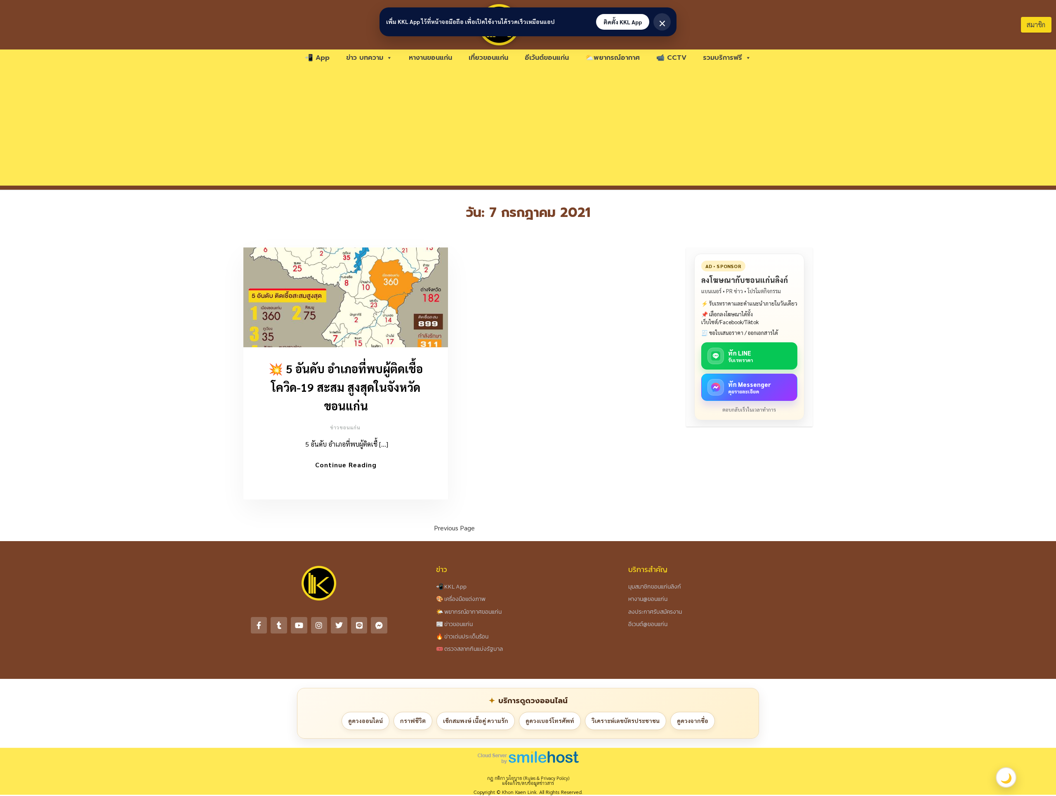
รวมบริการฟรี (722, 58)
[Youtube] (299, 625)
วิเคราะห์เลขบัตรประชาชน (626, 720)
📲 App (317, 58)
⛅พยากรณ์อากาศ (612, 58)
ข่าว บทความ (364, 58)
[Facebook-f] (259, 625)
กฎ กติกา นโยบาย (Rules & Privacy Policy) (528, 778)
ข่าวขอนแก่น (345, 427)
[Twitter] (339, 625)
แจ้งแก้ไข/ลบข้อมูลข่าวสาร (528, 783)
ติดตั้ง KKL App (622, 22)
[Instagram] (319, 625)
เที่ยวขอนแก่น (488, 58)
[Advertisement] (528, 128)
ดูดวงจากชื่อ (692, 720)
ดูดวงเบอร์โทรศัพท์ (550, 720)
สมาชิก (1036, 24)
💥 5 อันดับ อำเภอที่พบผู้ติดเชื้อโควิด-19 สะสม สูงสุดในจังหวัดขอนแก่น (346, 387)
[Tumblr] (279, 625)
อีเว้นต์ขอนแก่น (547, 58)
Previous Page (454, 527)
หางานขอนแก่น (430, 58)
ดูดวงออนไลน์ (365, 720)
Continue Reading (346, 464)
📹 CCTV (671, 58)
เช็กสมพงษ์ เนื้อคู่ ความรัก (475, 720)
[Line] (359, 625)
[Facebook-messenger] (379, 625)
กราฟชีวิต (413, 720)
